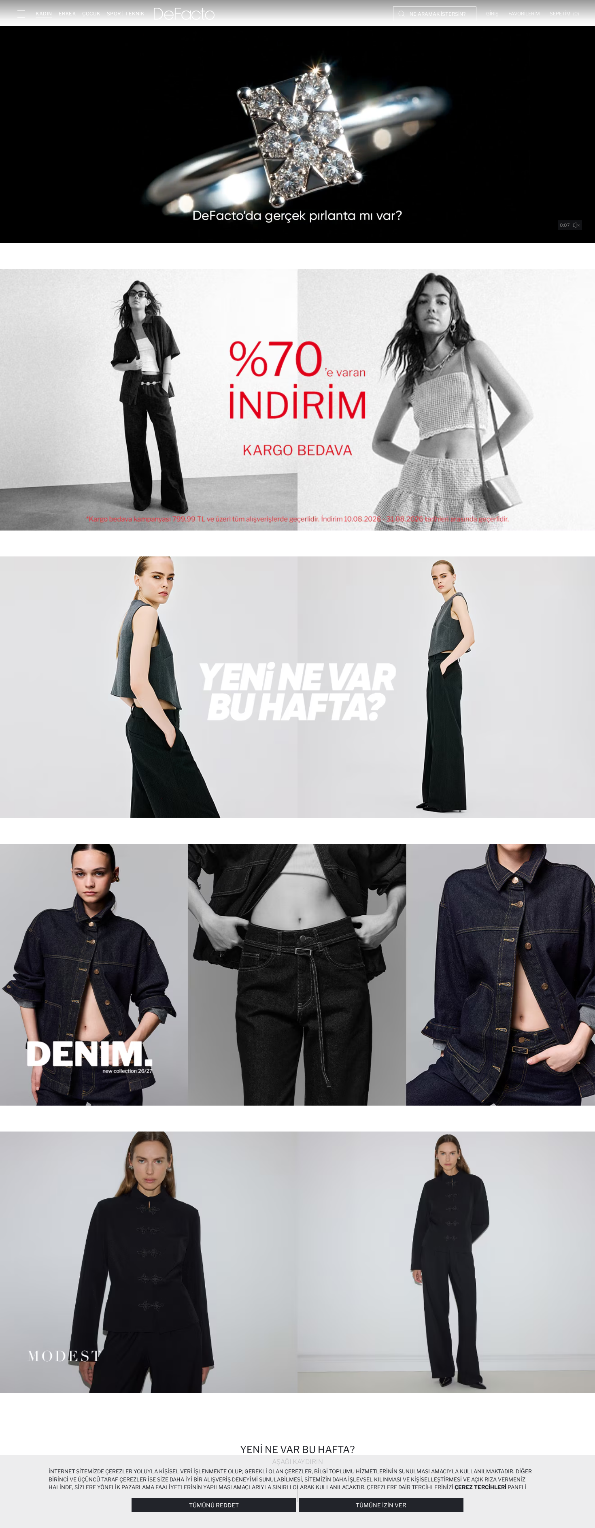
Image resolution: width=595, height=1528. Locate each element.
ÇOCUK (91, 14)
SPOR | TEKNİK (125, 14)
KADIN (44, 14)
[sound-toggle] (576, 225)
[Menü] (21, 14)
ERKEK (67, 14)
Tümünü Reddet (214, 1505)
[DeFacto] (184, 14)
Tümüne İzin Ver (381, 1505)
